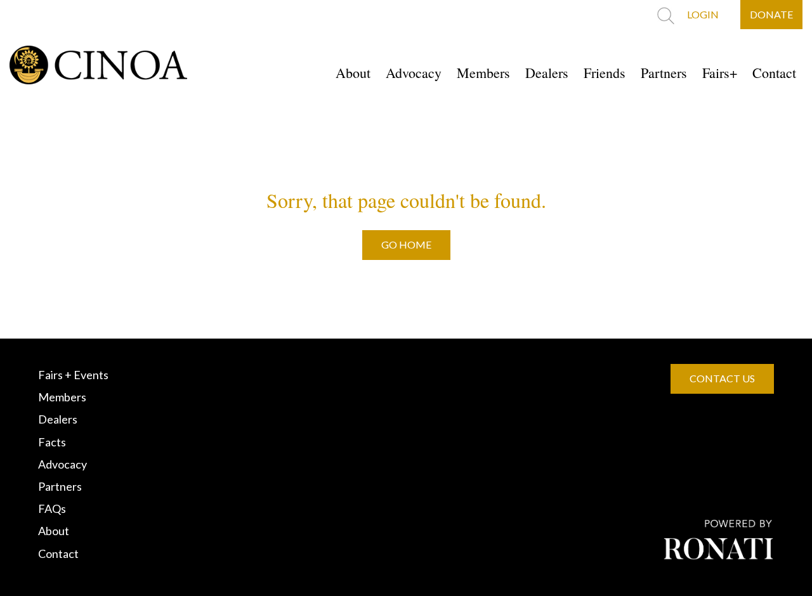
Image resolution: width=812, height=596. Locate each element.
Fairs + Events (73, 375)
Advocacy (414, 72)
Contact (774, 72)
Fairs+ (719, 72)
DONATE (771, 14)
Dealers (546, 72)
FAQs (52, 508)
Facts (52, 442)
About (353, 72)
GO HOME (406, 244)
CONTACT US (722, 378)
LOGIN (703, 14)
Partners (664, 72)
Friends (604, 72)
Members (483, 72)
